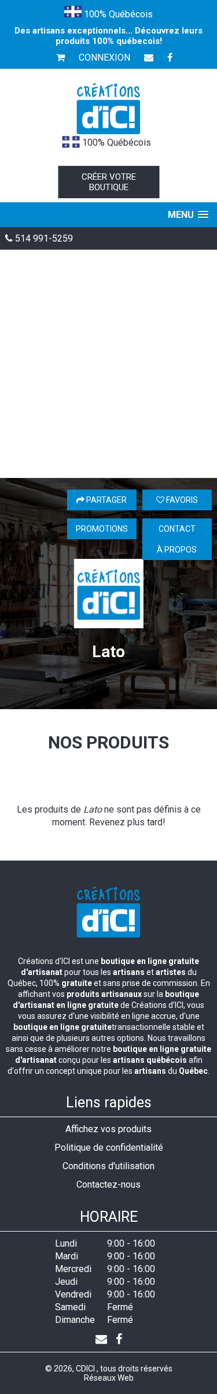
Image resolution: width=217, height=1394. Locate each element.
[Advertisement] (108, 363)
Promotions (102, 528)
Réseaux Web (109, 1377)
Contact (177, 528)
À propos (177, 549)
